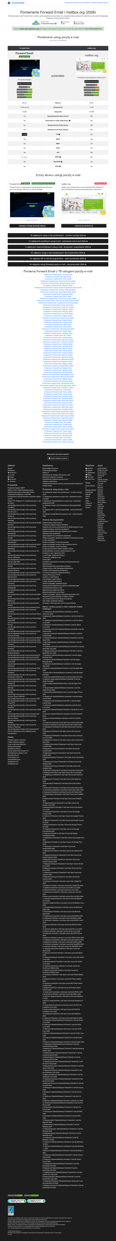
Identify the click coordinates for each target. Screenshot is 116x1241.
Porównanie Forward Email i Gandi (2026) (58, 327)
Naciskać (88, 505)
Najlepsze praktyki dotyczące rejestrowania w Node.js (60, 531)
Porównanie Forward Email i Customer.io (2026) (58, 307)
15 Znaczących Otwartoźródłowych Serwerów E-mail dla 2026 (62, 1112)
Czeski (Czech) (102, 472)
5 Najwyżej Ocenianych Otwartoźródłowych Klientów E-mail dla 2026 (63, 1084)
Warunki (88, 494)
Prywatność (87, 3)
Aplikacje (11, 465)
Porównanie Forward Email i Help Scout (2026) (58, 340)
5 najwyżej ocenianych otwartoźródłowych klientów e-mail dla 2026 (62, 652)
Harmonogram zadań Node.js (52, 579)
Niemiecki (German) (100, 488)
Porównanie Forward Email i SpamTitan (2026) (58, 418)
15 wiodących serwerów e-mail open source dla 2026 (62, 882)
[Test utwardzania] (24, 87)
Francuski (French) (100, 484)
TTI (24, 134)
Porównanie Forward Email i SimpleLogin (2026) (58, 411)
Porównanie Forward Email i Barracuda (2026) (58, 294)
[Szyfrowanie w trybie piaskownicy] (70, 121)
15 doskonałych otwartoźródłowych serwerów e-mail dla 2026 (63, 673)
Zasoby (11, 737)
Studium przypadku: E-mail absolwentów (56, 542)
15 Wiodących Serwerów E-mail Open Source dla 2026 (63, 770)
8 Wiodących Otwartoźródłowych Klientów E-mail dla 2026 (62, 1093)
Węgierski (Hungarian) (101, 496)
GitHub (89, 470)
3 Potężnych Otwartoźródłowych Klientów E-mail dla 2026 (62, 1160)
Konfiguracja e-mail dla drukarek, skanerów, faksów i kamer (24, 497)
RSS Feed (90, 479)
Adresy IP (46, 473)
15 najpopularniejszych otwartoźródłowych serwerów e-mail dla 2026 (63, 639)
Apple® (10, 468)
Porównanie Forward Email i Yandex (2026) (58, 433)
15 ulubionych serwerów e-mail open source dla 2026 (63, 921)
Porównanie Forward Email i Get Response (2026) (58, 329)
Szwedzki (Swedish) (100, 528)
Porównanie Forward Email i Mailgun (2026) (58, 364)
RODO (87, 496)
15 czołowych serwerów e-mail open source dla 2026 (63, 944)
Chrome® (13, 479)
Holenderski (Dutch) (101, 477)
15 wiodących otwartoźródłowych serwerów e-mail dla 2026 (62, 656)
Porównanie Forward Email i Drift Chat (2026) (58, 311)
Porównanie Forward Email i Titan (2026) (58, 422)
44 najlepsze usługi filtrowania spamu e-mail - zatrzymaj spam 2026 (57, 264)
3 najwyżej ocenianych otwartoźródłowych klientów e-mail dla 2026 (62, 634)
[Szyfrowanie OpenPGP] (61, 162)
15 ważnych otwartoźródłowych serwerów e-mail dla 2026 (62, 715)
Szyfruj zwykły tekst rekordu (18, 751)
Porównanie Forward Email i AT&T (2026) (58, 279)
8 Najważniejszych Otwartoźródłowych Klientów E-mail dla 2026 (61, 1178)
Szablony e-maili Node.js (51, 577)
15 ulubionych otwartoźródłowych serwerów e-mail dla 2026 (62, 706)
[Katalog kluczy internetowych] (60, 166)
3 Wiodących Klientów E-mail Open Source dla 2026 (62, 772)
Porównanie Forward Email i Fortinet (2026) (58, 322)
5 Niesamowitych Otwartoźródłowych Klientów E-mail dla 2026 (61, 1125)
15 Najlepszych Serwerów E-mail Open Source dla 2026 (62, 728)
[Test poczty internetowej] (36, 1201)
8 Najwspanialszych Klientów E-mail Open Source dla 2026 (62, 808)
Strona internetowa (25, 83)
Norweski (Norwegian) (101, 513)
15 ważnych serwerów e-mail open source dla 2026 (62, 929)
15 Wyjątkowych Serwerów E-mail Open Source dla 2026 (63, 776)
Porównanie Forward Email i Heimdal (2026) (58, 338)
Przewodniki (12, 485)
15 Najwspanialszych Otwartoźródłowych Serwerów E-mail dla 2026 (63, 1130)
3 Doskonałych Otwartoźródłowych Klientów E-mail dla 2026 (62, 1108)
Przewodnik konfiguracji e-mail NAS (19, 494)
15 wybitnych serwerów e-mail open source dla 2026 (61, 888)
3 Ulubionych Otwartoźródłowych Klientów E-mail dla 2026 (63, 1143)
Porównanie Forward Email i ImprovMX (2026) (58, 346)
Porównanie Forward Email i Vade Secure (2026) (58, 429)
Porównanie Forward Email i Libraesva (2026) (58, 353)
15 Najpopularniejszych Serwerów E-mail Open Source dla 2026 (61, 754)
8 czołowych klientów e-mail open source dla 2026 (62, 946)
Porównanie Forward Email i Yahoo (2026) (58, 431)
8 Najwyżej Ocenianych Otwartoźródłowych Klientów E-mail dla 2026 (63, 1186)
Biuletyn (90, 468)
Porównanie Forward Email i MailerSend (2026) (58, 359)
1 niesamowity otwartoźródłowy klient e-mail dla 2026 (62, 693)
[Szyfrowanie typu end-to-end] (60, 157)
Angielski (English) (103, 479)
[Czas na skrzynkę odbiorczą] (59, 134)
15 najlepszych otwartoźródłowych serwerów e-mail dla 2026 (60, 613)
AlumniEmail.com (13, 755)
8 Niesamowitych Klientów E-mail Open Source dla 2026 (62, 799)
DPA (86, 499)
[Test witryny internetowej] (17, 1201)
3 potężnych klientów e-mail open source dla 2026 (63, 938)
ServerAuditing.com (14, 759)
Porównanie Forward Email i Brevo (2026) (58, 296)
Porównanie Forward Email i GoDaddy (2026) (58, 333)
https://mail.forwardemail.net (93, 29)
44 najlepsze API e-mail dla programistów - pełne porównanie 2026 (57, 258)
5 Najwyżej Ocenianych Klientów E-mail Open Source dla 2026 (61, 860)
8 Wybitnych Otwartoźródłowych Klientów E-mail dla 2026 (63, 1100)
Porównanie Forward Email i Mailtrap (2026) (58, 370)
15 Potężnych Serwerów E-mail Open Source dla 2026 (63, 722)
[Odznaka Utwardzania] (11, 1210)
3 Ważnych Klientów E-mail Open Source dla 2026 (62, 826)
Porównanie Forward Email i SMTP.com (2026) (58, 405)
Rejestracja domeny (14, 749)
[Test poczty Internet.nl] (24, 92)
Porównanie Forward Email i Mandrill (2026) (58, 372)
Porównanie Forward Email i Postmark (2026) (58, 396)
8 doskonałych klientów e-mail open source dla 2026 (63, 896)
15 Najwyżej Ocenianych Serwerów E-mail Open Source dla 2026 (62, 745)
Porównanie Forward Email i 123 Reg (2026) (58, 274)
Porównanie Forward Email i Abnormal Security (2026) (58, 281)
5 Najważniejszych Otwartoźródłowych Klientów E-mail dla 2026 (61, 1058)
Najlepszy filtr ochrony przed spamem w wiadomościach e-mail (63, 527)
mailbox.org (91, 55)
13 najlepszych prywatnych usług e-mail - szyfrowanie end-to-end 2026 (57, 241)
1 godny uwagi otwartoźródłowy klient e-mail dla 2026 (62, 684)
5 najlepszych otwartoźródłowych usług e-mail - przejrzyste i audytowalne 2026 (57, 247)
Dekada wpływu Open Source (52, 523)
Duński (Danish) (102, 474)
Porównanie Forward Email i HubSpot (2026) (58, 344)
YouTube (90, 477)
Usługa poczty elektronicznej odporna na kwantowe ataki (61, 586)
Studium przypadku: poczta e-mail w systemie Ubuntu (60, 544)
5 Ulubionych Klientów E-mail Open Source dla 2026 (63, 817)
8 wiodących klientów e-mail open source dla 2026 (62, 980)
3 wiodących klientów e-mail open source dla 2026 (63, 885)
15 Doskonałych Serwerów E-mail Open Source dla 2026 (62, 784)
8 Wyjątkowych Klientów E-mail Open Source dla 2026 (62, 780)
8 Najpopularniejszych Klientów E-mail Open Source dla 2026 (63, 758)
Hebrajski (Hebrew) (100, 492)
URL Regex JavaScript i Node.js (53, 601)
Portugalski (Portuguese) (101, 518)
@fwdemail (91, 473)
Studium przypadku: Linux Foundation (55, 546)
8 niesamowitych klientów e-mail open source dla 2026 (61, 1010)
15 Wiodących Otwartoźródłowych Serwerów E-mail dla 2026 (63, 1088)
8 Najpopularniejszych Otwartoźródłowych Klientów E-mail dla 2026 (63, 1075)
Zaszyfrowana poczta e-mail (74, 3)
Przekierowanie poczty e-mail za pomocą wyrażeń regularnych (63, 483)
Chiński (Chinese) (103, 470)
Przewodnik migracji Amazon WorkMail (55, 525)
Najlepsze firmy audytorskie (51, 533)
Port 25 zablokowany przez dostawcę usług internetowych (22, 732)
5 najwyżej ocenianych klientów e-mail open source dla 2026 (62, 954)
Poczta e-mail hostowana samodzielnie (55, 570)
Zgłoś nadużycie (88, 502)
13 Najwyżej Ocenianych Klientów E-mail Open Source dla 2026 (61, 767)
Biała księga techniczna (50, 468)
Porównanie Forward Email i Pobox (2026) (58, 392)
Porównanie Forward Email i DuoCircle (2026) (58, 314)
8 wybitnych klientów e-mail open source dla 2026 (60, 890)
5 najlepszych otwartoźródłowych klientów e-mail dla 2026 (62, 702)
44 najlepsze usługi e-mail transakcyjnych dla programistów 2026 (57, 252)
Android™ (13, 473)
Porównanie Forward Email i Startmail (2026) (58, 420)
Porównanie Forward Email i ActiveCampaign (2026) (58, 283)
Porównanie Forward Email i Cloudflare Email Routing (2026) (58, 303)
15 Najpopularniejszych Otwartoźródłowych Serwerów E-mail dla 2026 (62, 1071)
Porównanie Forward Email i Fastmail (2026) (58, 320)
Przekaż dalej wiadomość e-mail (29, 29)
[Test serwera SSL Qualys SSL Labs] (24, 97)
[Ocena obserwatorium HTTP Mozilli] (24, 94)
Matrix (89, 475)
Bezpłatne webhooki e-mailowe (53, 477)
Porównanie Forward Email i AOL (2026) (58, 277)
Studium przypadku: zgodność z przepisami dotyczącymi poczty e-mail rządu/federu (63, 539)
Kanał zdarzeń (90, 486)
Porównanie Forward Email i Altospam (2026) (58, 285)
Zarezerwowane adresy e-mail (17, 753)
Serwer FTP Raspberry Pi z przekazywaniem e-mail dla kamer (24, 502)
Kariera (87, 507)
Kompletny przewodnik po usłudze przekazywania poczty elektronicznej (61, 563)
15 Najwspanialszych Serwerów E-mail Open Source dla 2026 (61, 804)
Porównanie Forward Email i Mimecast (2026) (58, 381)
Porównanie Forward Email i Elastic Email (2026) (58, 318)
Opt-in (26, 157)
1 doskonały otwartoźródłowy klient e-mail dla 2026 (63, 677)
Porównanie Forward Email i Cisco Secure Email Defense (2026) (58, 301)
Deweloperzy (48, 465)
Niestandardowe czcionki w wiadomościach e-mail (59, 551)
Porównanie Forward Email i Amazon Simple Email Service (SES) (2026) (58, 288)
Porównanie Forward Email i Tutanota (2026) (58, 427)
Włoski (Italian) (102, 502)
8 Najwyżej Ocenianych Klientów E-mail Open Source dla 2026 (61, 750)
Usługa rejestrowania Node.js (52, 581)
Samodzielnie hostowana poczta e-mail (55, 479)
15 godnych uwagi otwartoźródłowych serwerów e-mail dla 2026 (61, 680)
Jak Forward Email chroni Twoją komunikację (57, 599)
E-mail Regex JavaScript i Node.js (54, 555)
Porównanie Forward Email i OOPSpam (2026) (58, 387)
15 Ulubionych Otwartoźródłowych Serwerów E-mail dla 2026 (63, 1021)
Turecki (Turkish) (102, 533)
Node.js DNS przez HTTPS (51, 575)
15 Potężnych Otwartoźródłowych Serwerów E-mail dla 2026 (62, 1038)
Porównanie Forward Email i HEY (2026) (58, 335)
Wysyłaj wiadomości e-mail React (53, 592)
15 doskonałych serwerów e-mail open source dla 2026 (62, 893)
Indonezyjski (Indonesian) (101, 499)
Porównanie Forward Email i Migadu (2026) (58, 379)
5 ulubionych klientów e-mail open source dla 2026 (62, 926)
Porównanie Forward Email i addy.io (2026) (58, 440)
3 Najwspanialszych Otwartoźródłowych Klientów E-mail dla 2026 (62, 1134)
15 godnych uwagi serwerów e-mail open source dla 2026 (62, 899)
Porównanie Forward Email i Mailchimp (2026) (58, 357)
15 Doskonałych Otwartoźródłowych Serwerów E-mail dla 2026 (63, 1104)
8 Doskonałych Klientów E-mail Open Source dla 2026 (63, 788)
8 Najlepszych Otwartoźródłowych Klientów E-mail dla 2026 (60, 1169)
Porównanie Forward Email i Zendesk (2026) (58, 435)
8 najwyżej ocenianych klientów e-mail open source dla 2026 (60, 971)
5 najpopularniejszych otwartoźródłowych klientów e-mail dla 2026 (62, 643)
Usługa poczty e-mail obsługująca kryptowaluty (58, 568)
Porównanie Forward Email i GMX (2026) (58, 324)
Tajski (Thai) (101, 531)
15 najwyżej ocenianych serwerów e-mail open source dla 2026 (61, 949)
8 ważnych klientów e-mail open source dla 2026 (61, 931)
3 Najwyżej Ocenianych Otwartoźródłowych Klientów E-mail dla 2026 (63, 1067)
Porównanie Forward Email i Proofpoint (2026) (58, 398)
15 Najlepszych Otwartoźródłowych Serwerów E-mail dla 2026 (61, 1045)
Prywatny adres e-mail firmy (16, 740)
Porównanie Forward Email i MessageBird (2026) (58, 374)
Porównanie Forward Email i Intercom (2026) (58, 348)
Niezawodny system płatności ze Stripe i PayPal (58, 596)
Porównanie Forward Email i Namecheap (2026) (58, 383)
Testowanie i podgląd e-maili (52, 557)
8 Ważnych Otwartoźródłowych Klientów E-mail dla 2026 (63, 1034)
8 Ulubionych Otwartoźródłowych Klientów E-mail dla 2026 (62, 1025)
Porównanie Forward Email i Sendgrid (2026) (58, 409)
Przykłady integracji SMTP (16, 488)
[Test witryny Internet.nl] (24, 89)
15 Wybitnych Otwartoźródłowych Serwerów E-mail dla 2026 (62, 1097)
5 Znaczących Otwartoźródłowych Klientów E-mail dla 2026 (62, 1117)
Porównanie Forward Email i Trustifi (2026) (58, 424)
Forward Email (24, 53)
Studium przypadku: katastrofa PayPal (55, 583)
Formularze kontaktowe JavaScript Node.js (56, 573)
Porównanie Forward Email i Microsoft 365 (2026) (58, 377)
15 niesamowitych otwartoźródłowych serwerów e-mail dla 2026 (61, 689)
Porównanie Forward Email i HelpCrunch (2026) (58, 342)
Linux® (12, 475)
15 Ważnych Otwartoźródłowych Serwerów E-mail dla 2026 (62, 1030)
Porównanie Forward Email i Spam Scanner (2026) (58, 416)
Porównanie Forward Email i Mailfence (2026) (58, 361)
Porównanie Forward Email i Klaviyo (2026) (58, 351)
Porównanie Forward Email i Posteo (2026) (58, 394)
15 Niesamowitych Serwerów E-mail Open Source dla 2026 (63, 795)
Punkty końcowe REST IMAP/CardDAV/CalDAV (58, 549)
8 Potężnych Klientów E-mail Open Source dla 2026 (62, 725)
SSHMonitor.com (13, 762)
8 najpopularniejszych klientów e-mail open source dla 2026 (62, 962)
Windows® (11, 470)
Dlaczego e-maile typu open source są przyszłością (59, 603)
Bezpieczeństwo (90, 490)
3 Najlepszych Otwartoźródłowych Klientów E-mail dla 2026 (63, 1049)
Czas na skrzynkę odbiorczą (17, 744)
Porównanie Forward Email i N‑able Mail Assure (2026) (58, 385)
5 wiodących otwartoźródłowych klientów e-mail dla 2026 (61, 660)
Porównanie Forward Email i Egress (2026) (58, 316)
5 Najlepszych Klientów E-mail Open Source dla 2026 (62, 732)
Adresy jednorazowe (14, 746)
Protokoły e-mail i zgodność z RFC (54, 553)
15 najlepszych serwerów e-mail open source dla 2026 (63, 916)
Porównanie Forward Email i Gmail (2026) (58, 331)
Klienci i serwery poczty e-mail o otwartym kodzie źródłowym (62, 607)
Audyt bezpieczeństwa (50, 470)
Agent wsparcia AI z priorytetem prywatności (57, 536)
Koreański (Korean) (100, 509)
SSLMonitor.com (13, 764)
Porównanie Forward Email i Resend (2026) (58, 403)
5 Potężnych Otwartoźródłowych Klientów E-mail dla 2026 (63, 1042)
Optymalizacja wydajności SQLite (53, 590)
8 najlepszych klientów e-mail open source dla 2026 (62, 918)
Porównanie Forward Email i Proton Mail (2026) (58, 401)
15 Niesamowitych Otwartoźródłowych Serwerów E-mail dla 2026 (62, 1121)
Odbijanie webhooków (50, 481)
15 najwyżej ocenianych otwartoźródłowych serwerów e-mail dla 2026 (63, 630)
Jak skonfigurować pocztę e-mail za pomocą (22, 506)
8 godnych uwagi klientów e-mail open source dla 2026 (63, 904)
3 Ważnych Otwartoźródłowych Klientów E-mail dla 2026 (63, 1151)
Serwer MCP (47, 559)
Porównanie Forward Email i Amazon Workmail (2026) (58, 290)
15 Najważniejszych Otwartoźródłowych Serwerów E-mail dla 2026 (62, 1054)
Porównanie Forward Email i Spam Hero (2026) (58, 414)
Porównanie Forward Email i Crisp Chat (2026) (58, 305)
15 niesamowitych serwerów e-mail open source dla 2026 (62, 908)
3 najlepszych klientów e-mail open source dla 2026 (62, 942)
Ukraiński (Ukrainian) (101, 535)
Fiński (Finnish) (102, 481)
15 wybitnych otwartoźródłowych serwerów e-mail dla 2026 (62, 665)
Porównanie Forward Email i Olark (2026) (58, 390)
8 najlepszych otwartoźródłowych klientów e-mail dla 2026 (63, 617)
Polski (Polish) (102, 516)
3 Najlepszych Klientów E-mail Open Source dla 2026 (62, 843)
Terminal (12, 481)
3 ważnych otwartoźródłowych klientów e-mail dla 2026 (62, 719)
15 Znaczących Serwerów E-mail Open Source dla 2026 (63, 790)
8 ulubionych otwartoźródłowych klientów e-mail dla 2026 (63, 710)
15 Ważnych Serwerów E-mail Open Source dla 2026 (63, 821)
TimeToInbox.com (13, 757)
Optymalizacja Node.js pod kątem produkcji (56, 566)
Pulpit (12, 477)
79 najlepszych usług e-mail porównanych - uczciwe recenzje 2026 (57, 235)
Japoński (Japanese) (101, 505)
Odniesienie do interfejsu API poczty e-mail (56, 475)
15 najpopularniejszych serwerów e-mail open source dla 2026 (63, 958)
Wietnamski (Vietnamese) (101, 539)
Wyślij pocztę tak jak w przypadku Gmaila (21, 492)
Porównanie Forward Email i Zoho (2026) (58, 437)
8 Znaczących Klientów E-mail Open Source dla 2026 (62, 792)
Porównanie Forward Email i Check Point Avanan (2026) (58, 298)
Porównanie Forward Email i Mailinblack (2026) (58, 366)
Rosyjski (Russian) (103, 521)
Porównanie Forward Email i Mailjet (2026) (58, 368)
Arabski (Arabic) (102, 468)
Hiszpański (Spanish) (101, 524)
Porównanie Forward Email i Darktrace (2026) (58, 309)
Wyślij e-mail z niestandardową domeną (20, 490)
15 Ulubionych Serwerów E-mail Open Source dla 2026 (61, 813)
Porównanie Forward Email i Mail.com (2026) (58, 355)
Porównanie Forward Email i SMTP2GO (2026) (58, 407)
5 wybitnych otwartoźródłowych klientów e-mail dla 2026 (63, 669)
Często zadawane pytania (100, 3)
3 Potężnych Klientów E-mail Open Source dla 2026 (60, 834)
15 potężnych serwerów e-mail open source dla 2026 (62, 934)
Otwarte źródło (47, 486)
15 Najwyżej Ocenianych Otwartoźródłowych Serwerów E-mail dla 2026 (63, 1062)
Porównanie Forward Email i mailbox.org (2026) (58, 442)
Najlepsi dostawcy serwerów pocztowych (56, 529)
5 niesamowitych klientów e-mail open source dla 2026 (61, 912)
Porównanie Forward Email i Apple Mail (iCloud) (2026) (58, 292)
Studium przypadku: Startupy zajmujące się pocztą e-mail (61, 594)
